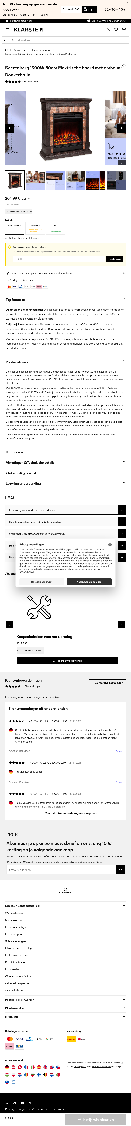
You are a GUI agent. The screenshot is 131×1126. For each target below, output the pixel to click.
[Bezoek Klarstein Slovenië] (7, 1082)
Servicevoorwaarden (101, 1066)
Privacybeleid (80, 1066)
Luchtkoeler (12, 969)
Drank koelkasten (15, 962)
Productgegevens (12, 204)
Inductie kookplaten (17, 983)
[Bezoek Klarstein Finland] (39, 1075)
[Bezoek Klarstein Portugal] (58, 1075)
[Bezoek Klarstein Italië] (33, 1067)
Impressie (59, 1109)
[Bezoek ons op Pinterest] (30, 1103)
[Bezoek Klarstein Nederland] (52, 1075)
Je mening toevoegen (108, 682)
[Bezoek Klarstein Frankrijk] (26, 1067)
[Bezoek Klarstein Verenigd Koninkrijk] (45, 1067)
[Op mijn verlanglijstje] (124, 66)
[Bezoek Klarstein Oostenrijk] (13, 1067)
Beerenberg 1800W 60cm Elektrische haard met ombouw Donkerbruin (41, 54)
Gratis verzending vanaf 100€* (108, 20)
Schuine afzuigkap (16, 941)
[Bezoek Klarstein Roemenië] (26, 1075)
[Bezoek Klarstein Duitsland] (7, 1067)
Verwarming (20, 50)
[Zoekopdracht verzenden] (5, 40)
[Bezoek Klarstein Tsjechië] (58, 1067)
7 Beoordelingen (30, 81)
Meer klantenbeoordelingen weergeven (70, 813)
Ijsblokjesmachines (16, 955)
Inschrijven (115, 259)
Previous (9, 128)
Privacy (9, 1109)
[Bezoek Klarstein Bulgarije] (33, 1075)
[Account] (108, 30)
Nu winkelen (89, 9)
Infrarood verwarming (18, 948)
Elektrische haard (41, 50)
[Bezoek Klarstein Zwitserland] (20, 1067)
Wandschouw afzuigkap (19, 976)
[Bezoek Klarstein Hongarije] (7, 1075)
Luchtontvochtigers (16, 927)
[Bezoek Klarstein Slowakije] (52, 1067)
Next (121, 128)
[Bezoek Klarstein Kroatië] (20, 1075)
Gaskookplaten (14, 990)
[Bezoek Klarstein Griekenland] (13, 1082)
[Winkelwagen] (124, 30)
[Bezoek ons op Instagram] (7, 1103)
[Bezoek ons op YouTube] (22, 1103)
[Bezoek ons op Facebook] (15, 1103)
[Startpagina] (9, 50)
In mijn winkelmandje (70, 660)
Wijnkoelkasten (14, 912)
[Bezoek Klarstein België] (45, 1075)
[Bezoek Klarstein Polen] (13, 1075)
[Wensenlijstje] (116, 30)
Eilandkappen (13, 934)
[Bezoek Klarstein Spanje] (39, 1067)
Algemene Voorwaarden (33, 1109)
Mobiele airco (13, 920)
